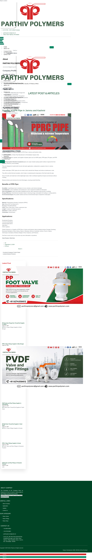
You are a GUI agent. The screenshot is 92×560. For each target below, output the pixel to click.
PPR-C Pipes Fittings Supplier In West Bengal (13, 343)
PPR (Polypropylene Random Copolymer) (12, 161)
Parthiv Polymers (6, 152)
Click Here (12, 238)
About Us (6, 48)
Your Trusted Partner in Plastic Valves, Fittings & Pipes (21, 83)
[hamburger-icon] (52, 47)
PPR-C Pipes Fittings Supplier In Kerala (11, 443)
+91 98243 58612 (12, 53)
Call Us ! (15, 50)
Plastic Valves (7, 80)
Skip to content (3, 0)
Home (5, 47)
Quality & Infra (7, 54)
